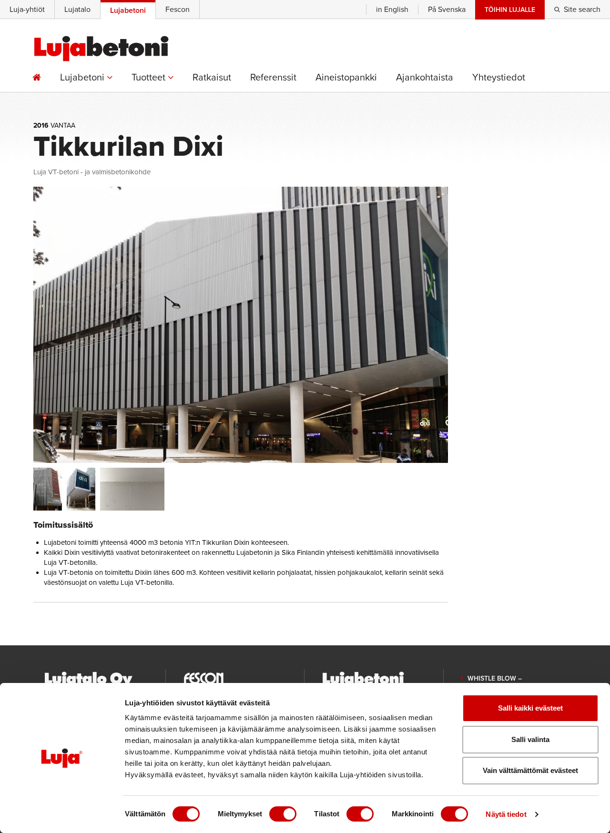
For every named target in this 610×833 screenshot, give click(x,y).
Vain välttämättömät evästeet (530, 770)
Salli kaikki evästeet (530, 708)
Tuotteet (150, 77)
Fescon (177, 9)
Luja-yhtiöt (27, 9)
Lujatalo (77, 9)
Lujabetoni (83, 77)
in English (392, 9)
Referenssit (273, 77)
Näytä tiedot (506, 814)
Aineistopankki (346, 77)
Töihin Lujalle (510, 10)
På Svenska (447, 9)
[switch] (282, 814)
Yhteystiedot (498, 77)
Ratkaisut (212, 77)
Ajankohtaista (424, 77)
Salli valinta (530, 739)
